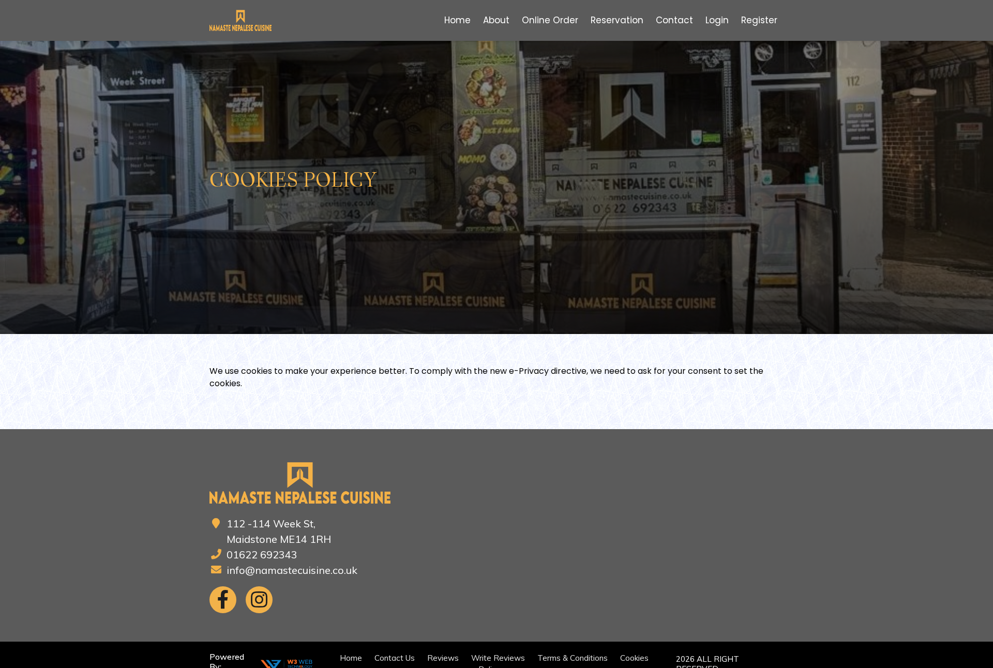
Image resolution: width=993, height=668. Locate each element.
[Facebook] (222, 599)
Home (457, 20)
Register (759, 20)
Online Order (550, 20)
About (496, 20)
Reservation (617, 20)
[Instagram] (259, 599)
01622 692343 (262, 554)
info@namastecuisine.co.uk (292, 570)
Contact (674, 20)
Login (717, 20)
